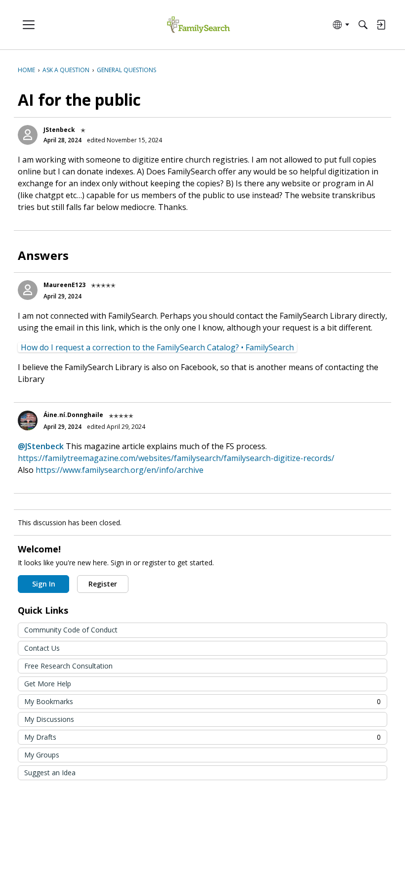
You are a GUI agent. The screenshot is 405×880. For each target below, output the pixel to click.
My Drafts (202, 737)
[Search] (363, 25)
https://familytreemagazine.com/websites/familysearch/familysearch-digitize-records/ (176, 458)
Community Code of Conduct (71, 629)
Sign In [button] (43, 583)
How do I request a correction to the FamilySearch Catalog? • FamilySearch (157, 347)
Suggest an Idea (50, 772)
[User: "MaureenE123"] (28, 290)
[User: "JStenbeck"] (28, 135)
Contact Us (42, 648)
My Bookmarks (202, 701)
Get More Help (47, 683)
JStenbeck (59, 130)
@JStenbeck (41, 446)
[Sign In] (381, 25)
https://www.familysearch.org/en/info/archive (119, 469)
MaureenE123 (64, 285)
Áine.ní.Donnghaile (73, 415)
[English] (198, 25)
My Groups (41, 754)
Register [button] (102, 583)
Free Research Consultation (68, 665)
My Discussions (49, 719)
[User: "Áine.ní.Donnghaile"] (28, 420)
